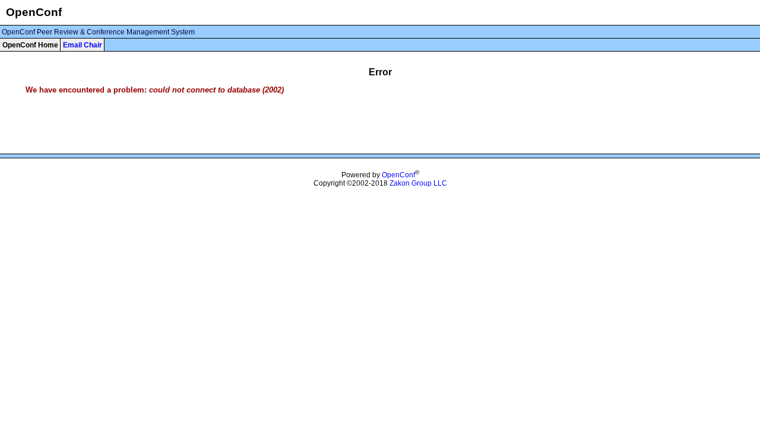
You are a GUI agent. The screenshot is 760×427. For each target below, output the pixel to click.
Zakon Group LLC (418, 183)
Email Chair (82, 45)
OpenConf (398, 175)
